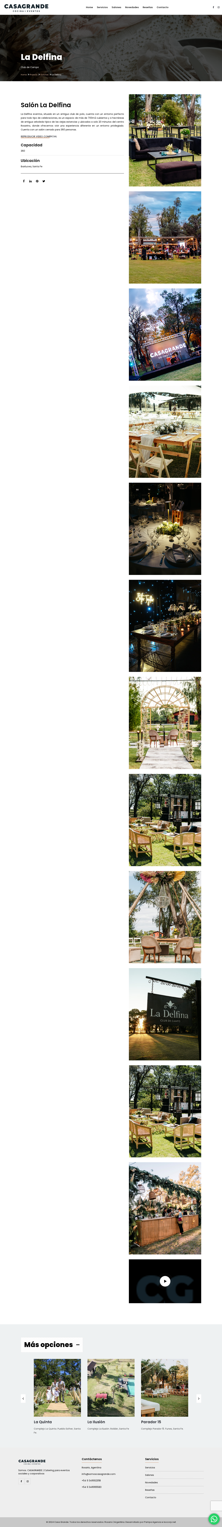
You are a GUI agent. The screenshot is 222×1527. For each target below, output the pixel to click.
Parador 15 (151, 1422)
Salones (116, 7)
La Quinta (43, 1422)
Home (89, 7)
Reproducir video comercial (39, 136)
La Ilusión (96, 1422)
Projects (33, 74)
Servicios (102, 7)
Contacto (163, 7)
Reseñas (148, 7)
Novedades (132, 7)
